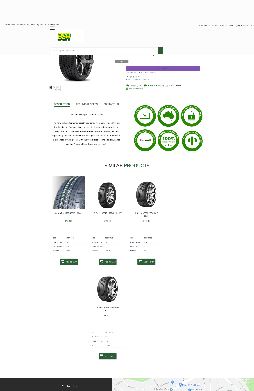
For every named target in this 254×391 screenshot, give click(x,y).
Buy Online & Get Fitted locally (47, 25)
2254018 (145, 79)
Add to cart (162, 68)
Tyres (137, 76)
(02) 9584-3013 (244, 25)
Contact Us (111, 104)
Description (62, 104)
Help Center (30, 25)
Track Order (20, 25)
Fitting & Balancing (156, 85)
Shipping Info (136, 85)
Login (87, 61)
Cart (122, 61)
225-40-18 (135, 79)
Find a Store (10, 25)
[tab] (62, 104)
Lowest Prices (175, 85)
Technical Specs (87, 104)
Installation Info (136, 89)
